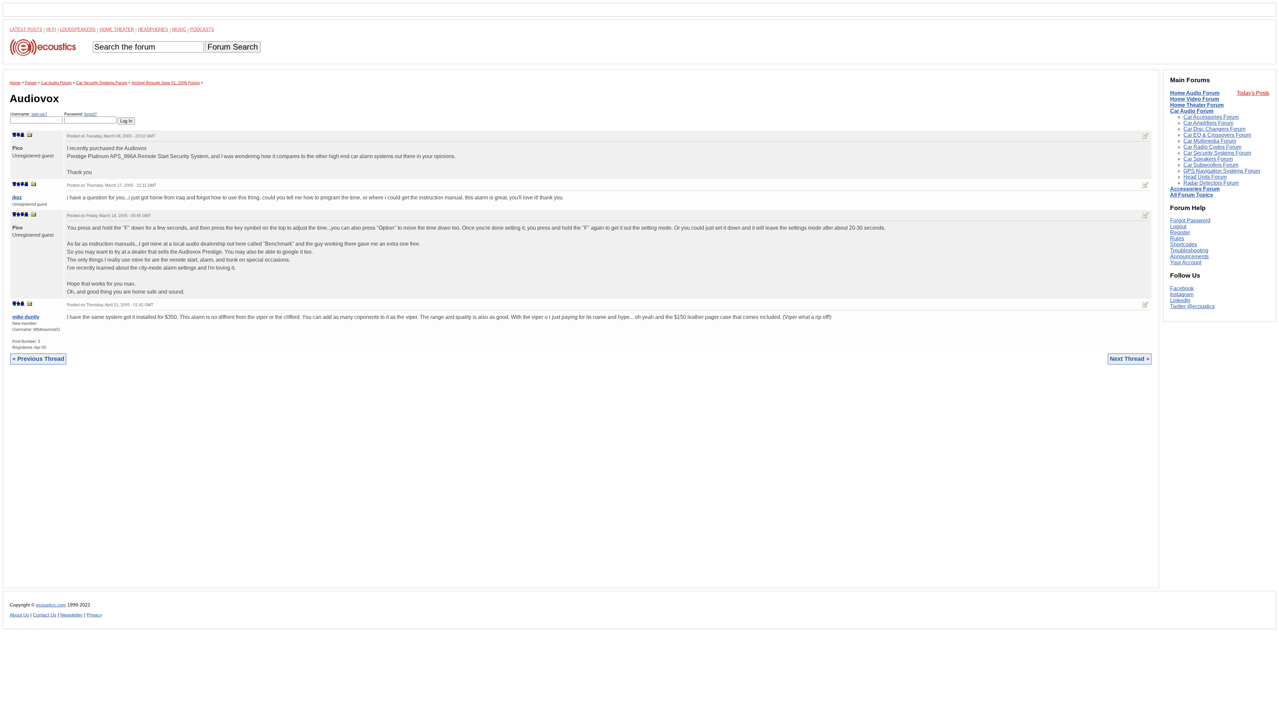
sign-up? (39, 114)
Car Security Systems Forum (1217, 153)
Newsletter (71, 614)
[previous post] (18, 184)
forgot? (90, 114)
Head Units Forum (1205, 177)
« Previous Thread (38, 359)
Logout (1178, 226)
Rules (1177, 238)
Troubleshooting (1189, 250)
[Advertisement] (209, 481)
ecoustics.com (51, 604)
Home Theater (117, 29)
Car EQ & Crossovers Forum (1217, 135)
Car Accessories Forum (1211, 117)
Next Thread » (1129, 359)
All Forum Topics (1191, 195)
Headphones (153, 29)
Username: (28, 114)
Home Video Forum (1194, 99)
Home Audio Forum (1194, 93)
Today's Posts (1253, 93)
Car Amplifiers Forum (1208, 123)
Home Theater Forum (1197, 105)
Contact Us (44, 614)
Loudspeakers (78, 29)
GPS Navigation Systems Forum (1221, 171)
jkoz (17, 197)
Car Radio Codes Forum (1212, 147)
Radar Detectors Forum (1211, 183)
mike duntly (25, 317)
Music (179, 29)
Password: (80, 114)
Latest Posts (26, 29)
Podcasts (202, 29)
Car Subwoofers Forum (1210, 165)
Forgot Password (1190, 220)
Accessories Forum (1195, 189)
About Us (19, 614)
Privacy (94, 614)
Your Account (1185, 262)
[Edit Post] (1145, 135)
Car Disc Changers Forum (1214, 129)
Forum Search (233, 46)
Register (1180, 232)
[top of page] (14, 135)
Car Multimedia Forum (1209, 141)
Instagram (1181, 294)
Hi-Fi (51, 29)
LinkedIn (1180, 300)
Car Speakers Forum (1208, 159)
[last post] (22, 135)
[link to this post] (29, 134)
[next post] (18, 135)
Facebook (1182, 288)
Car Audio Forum (1191, 111)
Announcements (1189, 256)
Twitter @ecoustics (1192, 306)
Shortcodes (1183, 244)
